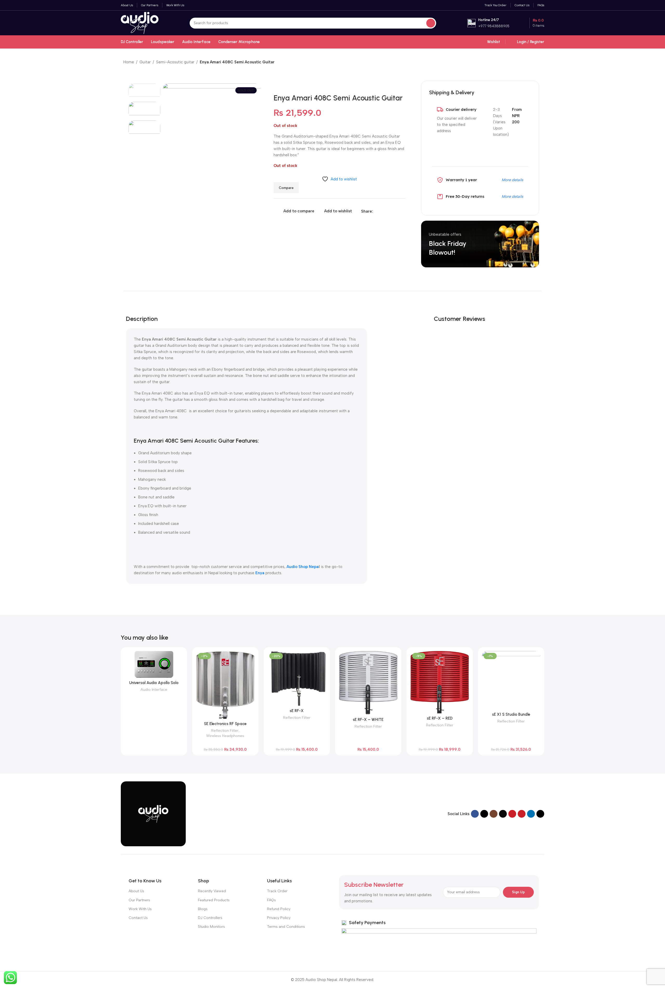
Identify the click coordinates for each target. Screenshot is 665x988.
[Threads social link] (503, 814)
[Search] (430, 23)
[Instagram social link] (493, 814)
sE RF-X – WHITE (368, 719)
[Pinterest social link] (388, 211)
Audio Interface (154, 689)
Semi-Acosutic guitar (175, 62)
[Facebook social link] (376, 211)
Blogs (203, 909)
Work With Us (140, 909)
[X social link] (382, 211)
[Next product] (539, 62)
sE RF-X (297, 710)
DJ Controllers (210, 918)
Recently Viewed (212, 891)
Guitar (145, 62)
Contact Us (138, 918)
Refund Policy (278, 909)
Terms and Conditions (286, 926)
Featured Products (214, 900)
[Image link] (153, 813)
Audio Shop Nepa (303, 566)
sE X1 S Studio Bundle (511, 714)
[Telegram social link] (400, 211)
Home (128, 62)
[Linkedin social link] (394, 211)
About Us (136, 891)
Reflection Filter (224, 730)
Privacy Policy (278, 918)
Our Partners (139, 900)
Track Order (277, 891)
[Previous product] (528, 62)
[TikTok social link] (540, 814)
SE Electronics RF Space (225, 723)
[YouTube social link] (512, 814)
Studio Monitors (211, 926)
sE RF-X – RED (440, 718)
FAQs (271, 900)
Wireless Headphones (225, 735)
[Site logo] (139, 22)
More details (512, 180)
